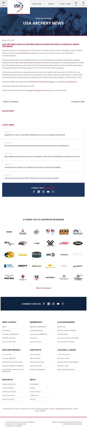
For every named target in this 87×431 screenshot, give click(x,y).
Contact (42, 411)
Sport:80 (79, 424)
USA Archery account (32, 63)
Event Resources (8, 399)
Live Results (6, 330)
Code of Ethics (35, 392)
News (4, 327)
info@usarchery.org (64, 409)
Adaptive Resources (9, 392)
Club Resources (8, 388)
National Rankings (9, 358)
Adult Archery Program (66, 342)
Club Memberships (36, 330)
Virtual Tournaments (37, 369)
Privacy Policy (10, 424)
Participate (37, 4)
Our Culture (6, 354)
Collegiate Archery (37, 362)
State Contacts (35, 342)
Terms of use (21, 424)
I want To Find (65, 4)
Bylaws (32, 388)
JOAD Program (62, 334)
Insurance (33, 338)
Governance (34, 384)
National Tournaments (10, 334)
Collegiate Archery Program (67, 338)
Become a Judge (63, 366)
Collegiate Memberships (38, 334)
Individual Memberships (38, 327)
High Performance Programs (12, 366)
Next (83, 101)
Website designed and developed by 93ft (66, 422)
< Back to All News (10, 101)
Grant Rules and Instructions (39, 82)
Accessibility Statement (13, 426)
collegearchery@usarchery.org (38, 90)
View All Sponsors (43, 288)
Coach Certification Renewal (68, 362)
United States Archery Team (12, 362)
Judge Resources (8, 395)
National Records (8, 338)
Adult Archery (35, 358)
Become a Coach (63, 358)
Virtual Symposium (9, 342)
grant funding (23, 53)
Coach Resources (63, 354)
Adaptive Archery (36, 366)
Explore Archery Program (66, 330)
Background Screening (65, 369)
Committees (34, 395)
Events (51, 4)
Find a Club (61, 327)
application (72, 82)
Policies (33, 399)
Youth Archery (35, 354)
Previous (75, 101)
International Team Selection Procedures (13, 370)
